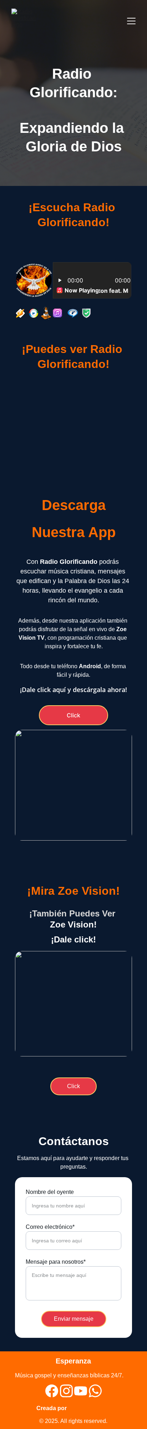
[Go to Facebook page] (51, 1390)
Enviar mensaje (73, 1319)
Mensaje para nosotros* (56, 1262)
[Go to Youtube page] (80, 1390)
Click (73, 715)
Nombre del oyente (50, 1192)
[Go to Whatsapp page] (95, 1390)
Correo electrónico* (50, 1227)
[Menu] (131, 21)
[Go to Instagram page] (66, 1390)
